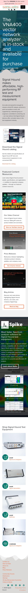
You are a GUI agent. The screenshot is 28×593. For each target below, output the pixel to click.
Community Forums (8, 574)
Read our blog (14, 306)
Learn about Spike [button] (10, 366)
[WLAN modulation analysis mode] (14, 405)
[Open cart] (14, 9)
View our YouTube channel (14, 227)
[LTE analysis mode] (14, 379)
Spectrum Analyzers (15, 459)
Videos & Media (7, 582)
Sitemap (5, 578)
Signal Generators (14, 488)
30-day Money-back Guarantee (12, 580)
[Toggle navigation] (23, 7)
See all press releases (14, 266)
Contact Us (6, 561)
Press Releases (7, 570)
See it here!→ (19, 3)
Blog (4, 568)
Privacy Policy (18, 588)
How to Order (7, 563)
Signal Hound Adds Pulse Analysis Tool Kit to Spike (16, 235)
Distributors (6, 576)
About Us (5, 566)
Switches (12, 517)
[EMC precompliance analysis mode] (14, 392)
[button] (2, 41)
